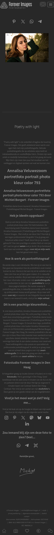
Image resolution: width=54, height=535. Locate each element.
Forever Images (14, 510)
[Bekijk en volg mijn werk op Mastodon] (31, 420)
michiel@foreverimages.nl (30, 510)
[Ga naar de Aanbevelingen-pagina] (27, 533)
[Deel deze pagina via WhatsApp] (18, 448)
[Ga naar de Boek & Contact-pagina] (50, 533)
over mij (11, 295)
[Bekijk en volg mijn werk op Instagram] (6, 420)
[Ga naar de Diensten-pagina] (38, 533)
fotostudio (12, 376)
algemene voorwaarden (31, 513)
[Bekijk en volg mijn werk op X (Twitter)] (23, 420)
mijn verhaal (43, 298)
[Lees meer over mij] (27, 475)
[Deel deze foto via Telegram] (40, 24)
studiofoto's (44, 388)
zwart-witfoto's (29, 356)
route (44, 510)
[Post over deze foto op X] (23, 24)
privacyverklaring (14, 513)
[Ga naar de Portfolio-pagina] (15, 533)
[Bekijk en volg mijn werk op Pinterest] (14, 420)
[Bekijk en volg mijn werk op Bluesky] (39, 420)
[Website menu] (50, 4)
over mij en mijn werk (40, 249)
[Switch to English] (43, 5)
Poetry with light (27, 127)
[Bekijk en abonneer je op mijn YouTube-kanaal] (48, 420)
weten (23, 246)
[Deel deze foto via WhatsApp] (31, 24)
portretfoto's (38, 283)
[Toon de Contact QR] (36, 448)
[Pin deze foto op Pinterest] (14, 24)
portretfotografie (42, 280)
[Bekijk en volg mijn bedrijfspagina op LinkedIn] (27, 426)
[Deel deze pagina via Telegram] (27, 448)
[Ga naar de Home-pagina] (4, 533)
